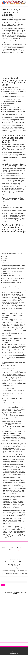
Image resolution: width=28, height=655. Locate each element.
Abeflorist (14, 651)
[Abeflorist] (14, 2)
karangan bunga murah (8, 54)
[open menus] (1, 4)
